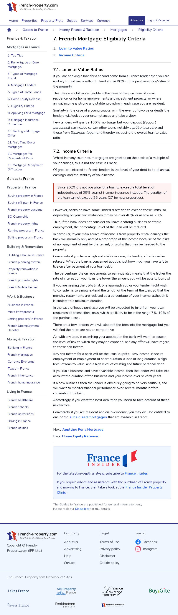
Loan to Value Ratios (76, 48)
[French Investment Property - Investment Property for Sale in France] (65, 605)
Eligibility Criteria (150, 29)
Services (87, 20)
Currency (103, 20)
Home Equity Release (80, 436)
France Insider (136, 473)
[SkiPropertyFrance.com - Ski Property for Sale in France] (65, 591)
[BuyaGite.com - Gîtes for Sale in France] (159, 591)
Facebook (149, 542)
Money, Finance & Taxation (79, 29)
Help (67, 555)
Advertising (72, 549)
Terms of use (109, 542)
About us (71, 542)
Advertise (136, 20)
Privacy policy (110, 549)
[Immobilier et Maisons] (112, 605)
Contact (70, 562)
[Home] (9, 30)
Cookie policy (109, 562)
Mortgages (118, 29)
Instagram (149, 549)
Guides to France (35, 29)
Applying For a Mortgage (83, 429)
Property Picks (52, 20)
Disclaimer (82, 509)
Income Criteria (71, 55)
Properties (29, 20)
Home (13, 20)
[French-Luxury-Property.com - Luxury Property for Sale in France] (112, 591)
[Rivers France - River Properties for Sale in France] (18, 605)
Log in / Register (158, 20)
